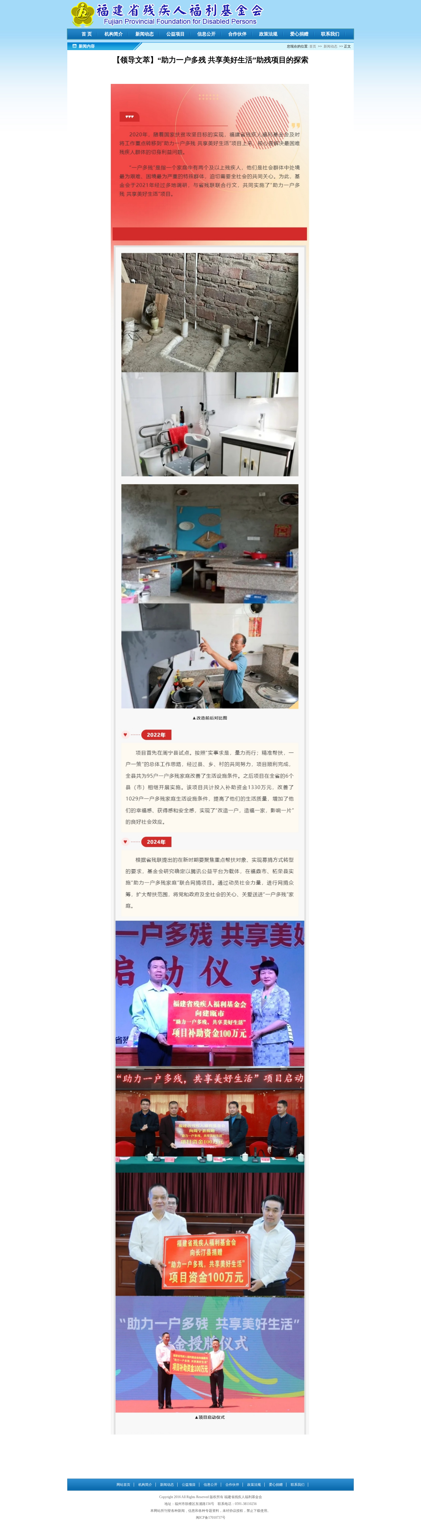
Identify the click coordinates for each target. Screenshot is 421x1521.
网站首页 (123, 1485)
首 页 (87, 33)
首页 (312, 46)
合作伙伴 (237, 33)
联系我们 (330, 33)
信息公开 (206, 33)
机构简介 (114, 33)
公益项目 (175, 33)
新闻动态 (144, 33)
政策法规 (268, 33)
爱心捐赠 (299, 33)
